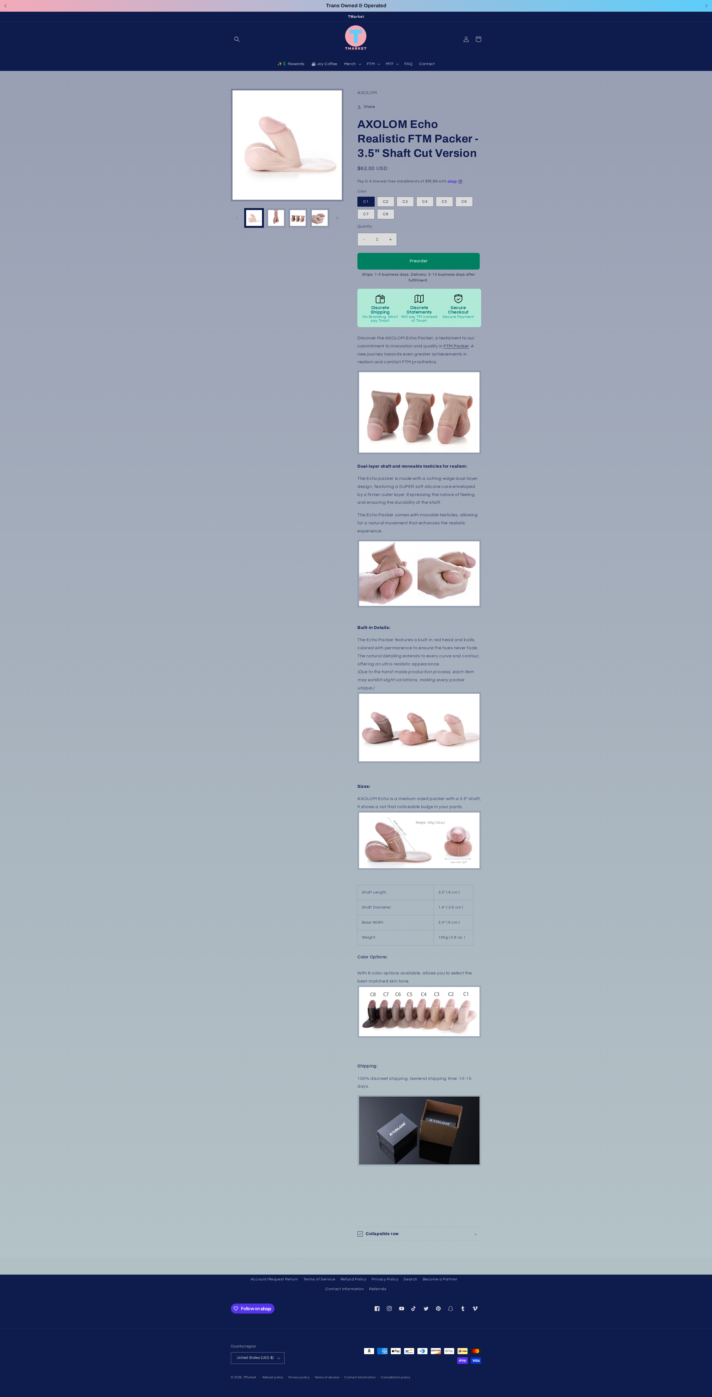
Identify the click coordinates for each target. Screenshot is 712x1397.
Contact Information (344, 1289)
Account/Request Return (274, 1279)
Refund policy (273, 1377)
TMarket (249, 1377)
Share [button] (369, 107)
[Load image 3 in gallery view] (298, 218)
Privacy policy (299, 1377)
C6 (464, 202)
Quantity (364, 227)
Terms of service (327, 1377)
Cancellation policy (395, 1377)
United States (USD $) (255, 1358)
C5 (444, 202)
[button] (237, 39)
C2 (386, 202)
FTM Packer (456, 346)
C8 (386, 214)
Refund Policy (353, 1279)
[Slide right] (337, 218)
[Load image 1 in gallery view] (254, 218)
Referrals (377, 1289)
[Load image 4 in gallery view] (319, 218)
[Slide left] (237, 218)
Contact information (359, 1377)
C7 (366, 214)
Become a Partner (440, 1279)
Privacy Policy (385, 1279)
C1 (366, 202)
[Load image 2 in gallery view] (276, 218)
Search (410, 1279)
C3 (405, 202)
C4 (425, 202)
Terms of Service (319, 1279)
